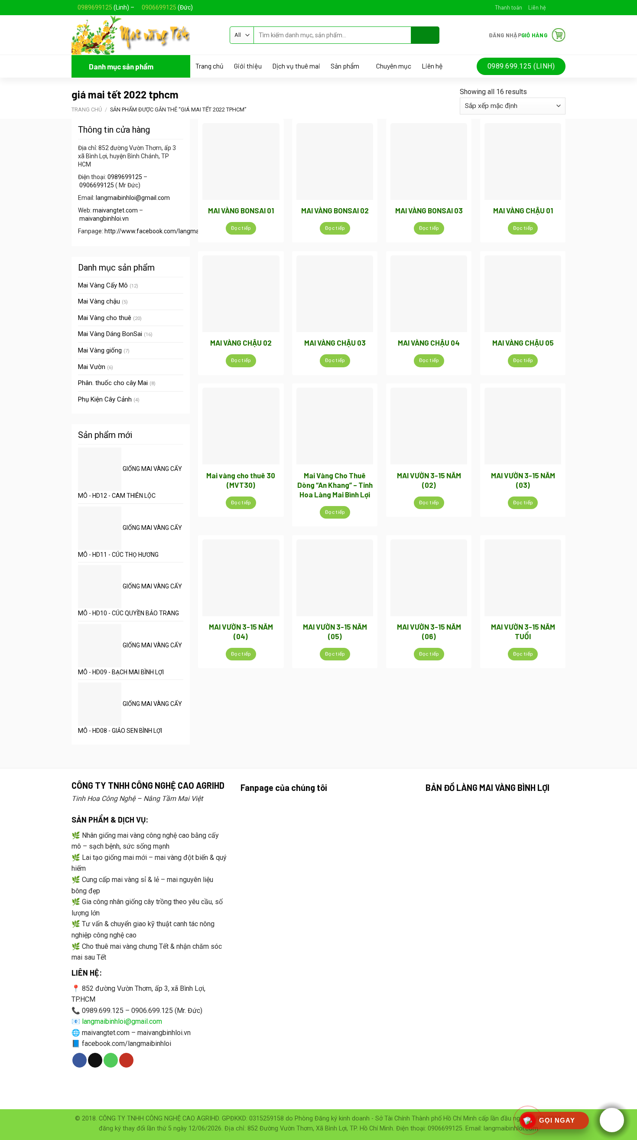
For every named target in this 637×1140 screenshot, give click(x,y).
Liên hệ (537, 7)
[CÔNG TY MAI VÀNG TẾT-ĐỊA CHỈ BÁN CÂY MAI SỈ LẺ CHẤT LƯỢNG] (144, 35)
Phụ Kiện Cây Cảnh (105, 399)
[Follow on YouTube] (126, 1060)
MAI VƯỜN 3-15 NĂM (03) (523, 480)
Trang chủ (209, 65)
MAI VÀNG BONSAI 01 (241, 210)
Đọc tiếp (241, 228)
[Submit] (425, 35)
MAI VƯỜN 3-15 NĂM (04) (241, 631)
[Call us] (111, 1060)
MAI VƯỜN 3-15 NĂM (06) (429, 631)
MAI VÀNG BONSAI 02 (335, 210)
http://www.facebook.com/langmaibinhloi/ (162, 231)
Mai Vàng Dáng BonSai (110, 334)
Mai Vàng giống (100, 350)
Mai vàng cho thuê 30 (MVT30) (240, 480)
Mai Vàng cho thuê (104, 318)
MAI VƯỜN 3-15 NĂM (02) (429, 480)
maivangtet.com (115, 210)
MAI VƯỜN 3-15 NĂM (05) (335, 631)
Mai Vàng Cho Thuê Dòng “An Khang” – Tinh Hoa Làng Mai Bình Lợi (335, 485)
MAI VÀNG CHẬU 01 (523, 210)
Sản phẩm (345, 66)
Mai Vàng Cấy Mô (103, 285)
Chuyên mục (393, 65)
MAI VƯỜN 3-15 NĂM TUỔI (523, 631)
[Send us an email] (561, 7)
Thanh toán (508, 7)
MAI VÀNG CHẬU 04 (429, 342)
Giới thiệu (248, 65)
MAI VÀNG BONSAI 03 (429, 210)
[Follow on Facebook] (553, 7)
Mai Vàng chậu (99, 301)
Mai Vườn (91, 367)
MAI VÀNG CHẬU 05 (523, 342)
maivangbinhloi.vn (104, 218)
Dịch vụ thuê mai (296, 65)
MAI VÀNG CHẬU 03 (335, 342)
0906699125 (159, 7)
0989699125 (95, 7)
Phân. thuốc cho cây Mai (113, 383)
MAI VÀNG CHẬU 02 (241, 342)
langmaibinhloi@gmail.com (133, 197)
